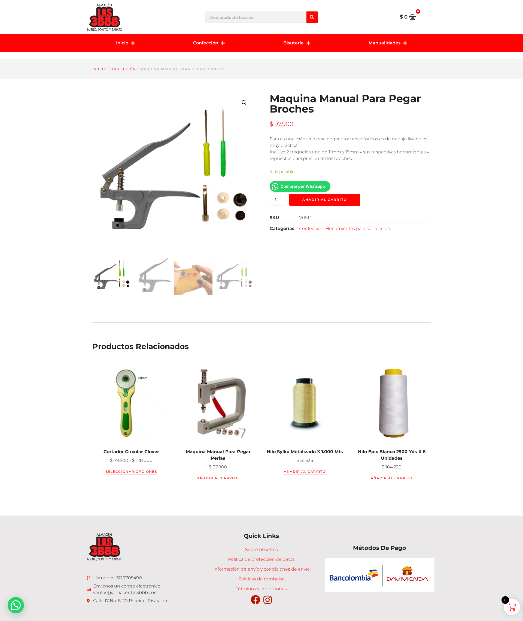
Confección (205, 43)
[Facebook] (255, 599)
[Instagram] (267, 599)
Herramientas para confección (358, 228)
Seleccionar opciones (131, 471)
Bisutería (293, 43)
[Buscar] (312, 17)
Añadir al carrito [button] (218, 478)
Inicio (122, 43)
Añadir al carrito (324, 200)
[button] (244, 103)
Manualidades (384, 43)
